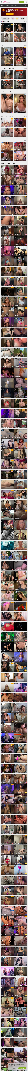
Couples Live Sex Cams (7, 68)
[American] (13, 18)
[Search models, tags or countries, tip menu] (26, 5)
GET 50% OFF (10, 13)
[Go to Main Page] (8, 1)
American (6, 21)
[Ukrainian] (17, 18)
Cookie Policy (17, 1065)
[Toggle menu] (1, 2)
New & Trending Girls (7, 116)
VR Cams (3, 140)
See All (25, 21)
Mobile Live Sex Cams (7, 92)
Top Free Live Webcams (8, 45)
